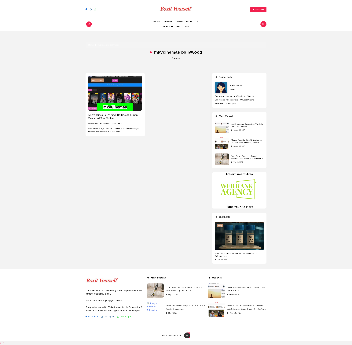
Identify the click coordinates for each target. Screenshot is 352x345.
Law (197, 22)
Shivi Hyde (236, 85)
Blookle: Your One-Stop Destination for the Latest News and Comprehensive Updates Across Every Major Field (246, 142)
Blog (220, 225)
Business (156, 22)
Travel (186, 27)
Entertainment (97, 80)
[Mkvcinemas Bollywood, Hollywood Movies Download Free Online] (115, 93)
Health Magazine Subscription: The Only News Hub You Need (247, 125)
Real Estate (168, 27)
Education (167, 22)
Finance (179, 22)
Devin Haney (93, 123)
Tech (178, 27)
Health (189, 22)
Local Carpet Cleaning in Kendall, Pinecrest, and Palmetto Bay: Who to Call (247, 157)
